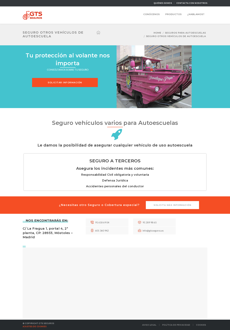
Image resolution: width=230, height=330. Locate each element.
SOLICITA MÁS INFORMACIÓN (172, 205)
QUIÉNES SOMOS (163, 3)
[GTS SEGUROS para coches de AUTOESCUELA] (32, 14)
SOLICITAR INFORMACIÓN (65, 82)
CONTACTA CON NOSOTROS (191, 3)
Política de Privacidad (176, 325)
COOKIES (201, 325)
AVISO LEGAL (149, 325)
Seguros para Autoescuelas (185, 32)
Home (157, 32)
